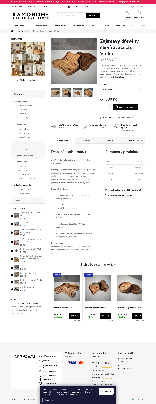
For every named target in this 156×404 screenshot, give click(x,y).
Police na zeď (21, 144)
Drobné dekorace (24, 174)
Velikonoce (22, 166)
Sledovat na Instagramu (29, 80)
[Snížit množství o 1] (110, 108)
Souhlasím (106, 391)
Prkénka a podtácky (23, 185)
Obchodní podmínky (128, 359)
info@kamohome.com (50, 366)
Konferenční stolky (25, 106)
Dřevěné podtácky (25, 194)
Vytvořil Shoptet (140, 399)
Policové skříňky (22, 150)
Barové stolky (23, 118)
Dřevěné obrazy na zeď (24, 156)
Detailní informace (119, 77)
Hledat (93, 15)
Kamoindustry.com (127, 369)
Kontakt (123, 365)
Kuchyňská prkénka (25, 189)
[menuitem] (21, 25)
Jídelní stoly (22, 114)
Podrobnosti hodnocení (129, 59)
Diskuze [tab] (110, 140)
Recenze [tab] (86, 140)
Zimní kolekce (23, 170)
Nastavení (49, 400)
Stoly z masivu (21, 101)
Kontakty (44, 7)
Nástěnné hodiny (24, 133)
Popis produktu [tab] (63, 140)
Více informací (72, 394)
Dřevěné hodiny (21, 125)
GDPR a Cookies (126, 362)
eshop (18, 200)
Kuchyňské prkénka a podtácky (120, 195)
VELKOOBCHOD (31, 7)
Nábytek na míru (16, 7)
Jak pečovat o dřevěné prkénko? (25, 304)
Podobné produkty (132, 140)
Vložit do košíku (127, 107)
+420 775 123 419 (49, 371)
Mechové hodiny (24, 137)
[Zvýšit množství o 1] (110, 105)
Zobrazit (74, 316)
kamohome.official (49, 383)
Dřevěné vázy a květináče (27, 178)
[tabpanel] (67, 296)
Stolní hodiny (23, 129)
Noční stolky (22, 110)
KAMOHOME (47, 379)
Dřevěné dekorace (22, 162)
